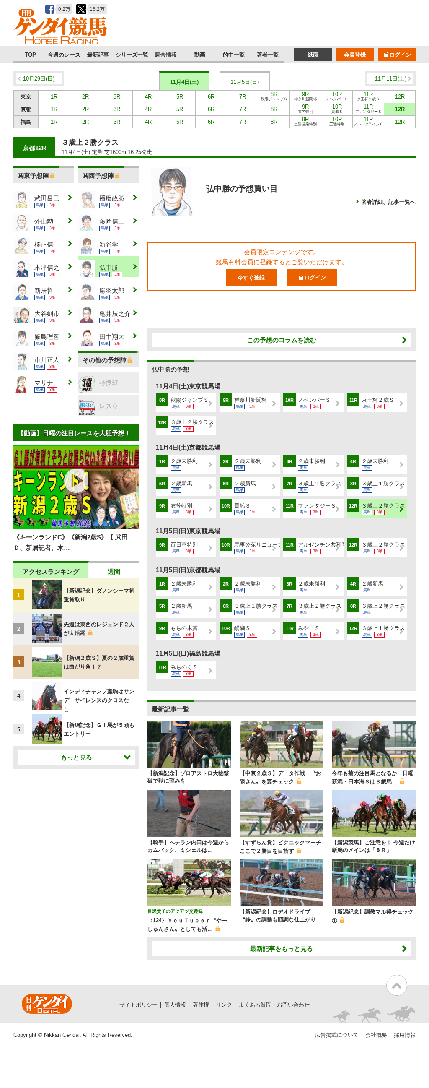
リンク (224, 1005)
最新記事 (98, 55)
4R (148, 97)
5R (179, 97)
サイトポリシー (138, 1005)
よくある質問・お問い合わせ (274, 1005)
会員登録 (355, 55)
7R (242, 97)
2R (85, 97)
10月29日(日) (38, 78)
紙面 (313, 55)
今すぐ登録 (251, 277)
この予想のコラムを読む (281, 340)
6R (211, 97)
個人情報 (175, 1005)
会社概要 (376, 1035)
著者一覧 (268, 55)
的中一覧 (234, 55)
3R (117, 97)
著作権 (201, 1005)
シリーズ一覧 (132, 55)
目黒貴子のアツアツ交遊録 (175, 911)
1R (54, 97)
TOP (30, 55)
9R (305, 96)
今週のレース (64, 55)
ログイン (400, 55)
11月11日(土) (390, 78)
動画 (199, 55)
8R (274, 96)
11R (368, 96)
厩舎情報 (166, 55)
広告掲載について (337, 1035)
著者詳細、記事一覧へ (388, 202)
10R (337, 96)
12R (400, 97)
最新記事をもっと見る (281, 948)
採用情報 (405, 1035)
